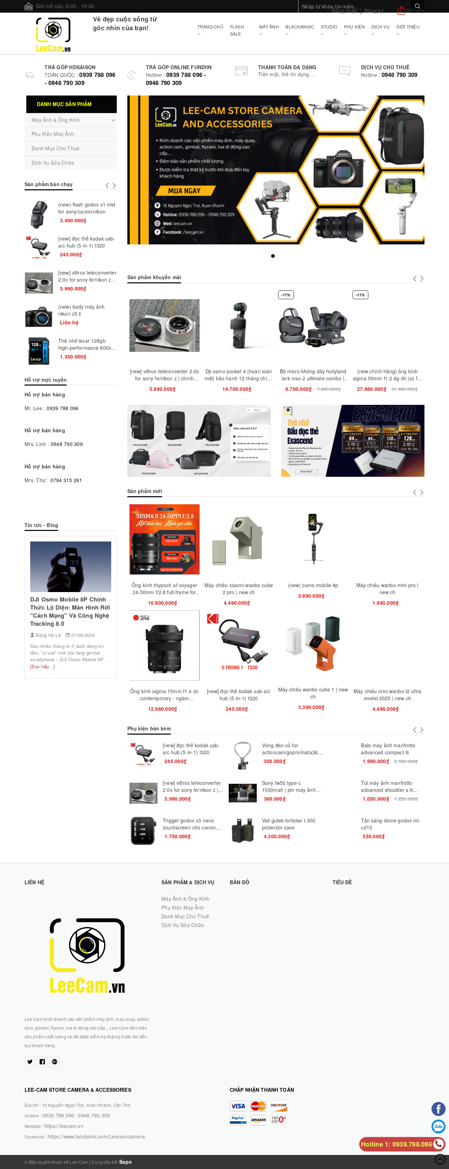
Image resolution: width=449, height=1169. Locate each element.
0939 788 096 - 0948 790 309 (80, 79)
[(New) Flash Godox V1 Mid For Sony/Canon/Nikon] (39, 215)
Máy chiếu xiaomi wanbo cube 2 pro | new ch (239, 589)
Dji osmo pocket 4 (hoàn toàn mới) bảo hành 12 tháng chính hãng (239, 378)
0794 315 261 (66, 480)
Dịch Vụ (380, 26)
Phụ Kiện (354, 26)
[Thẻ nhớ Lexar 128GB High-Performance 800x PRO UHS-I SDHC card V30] (39, 351)
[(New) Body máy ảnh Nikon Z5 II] (39, 317)
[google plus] (54, 1062)
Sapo (125, 1161)
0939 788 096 (63, 408)
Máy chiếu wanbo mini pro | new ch (387, 589)
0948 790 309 (400, 75)
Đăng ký (373, 10)
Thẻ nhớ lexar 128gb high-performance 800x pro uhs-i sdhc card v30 (85, 347)
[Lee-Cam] (53, 33)
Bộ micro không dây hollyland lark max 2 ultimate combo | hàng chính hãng (313, 378)
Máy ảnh (269, 26)
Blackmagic (300, 26)
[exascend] (353, 441)
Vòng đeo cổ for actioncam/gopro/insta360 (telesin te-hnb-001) (291, 752)
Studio (329, 26)
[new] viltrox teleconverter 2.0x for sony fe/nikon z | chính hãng (164, 378)
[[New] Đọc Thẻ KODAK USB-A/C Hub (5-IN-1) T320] (143, 756)
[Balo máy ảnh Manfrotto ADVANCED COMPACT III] (342, 756)
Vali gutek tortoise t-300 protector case (289, 824)
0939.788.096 (58, 1115)
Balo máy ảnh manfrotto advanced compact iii (388, 749)
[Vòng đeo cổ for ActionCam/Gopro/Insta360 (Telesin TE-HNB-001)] (243, 756)
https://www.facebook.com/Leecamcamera (96, 1136)
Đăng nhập (344, 10)
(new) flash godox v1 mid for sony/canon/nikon (86, 208)
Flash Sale (237, 30)
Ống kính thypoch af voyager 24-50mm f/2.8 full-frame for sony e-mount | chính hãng (164, 592)
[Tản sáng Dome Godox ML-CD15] (342, 831)
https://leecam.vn (63, 1125)
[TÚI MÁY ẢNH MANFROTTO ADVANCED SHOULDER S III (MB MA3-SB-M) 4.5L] (342, 793)
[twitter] (30, 1062)
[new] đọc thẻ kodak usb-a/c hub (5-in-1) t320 (239, 695)
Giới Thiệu (408, 26)
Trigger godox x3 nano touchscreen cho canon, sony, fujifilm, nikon (190, 827)
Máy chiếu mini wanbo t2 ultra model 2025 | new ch (387, 695)
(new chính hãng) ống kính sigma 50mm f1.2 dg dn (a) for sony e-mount (387, 378)
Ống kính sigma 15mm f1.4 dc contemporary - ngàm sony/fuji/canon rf (164, 698)
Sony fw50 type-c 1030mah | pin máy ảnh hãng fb (289, 789)
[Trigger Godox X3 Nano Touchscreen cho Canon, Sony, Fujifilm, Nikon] (143, 831)
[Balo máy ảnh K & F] (199, 441)
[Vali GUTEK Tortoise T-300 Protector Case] (243, 831)
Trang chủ (210, 26)
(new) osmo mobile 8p (313, 585)
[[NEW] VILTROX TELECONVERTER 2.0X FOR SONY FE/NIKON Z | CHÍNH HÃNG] (143, 793)
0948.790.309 (94, 1115)
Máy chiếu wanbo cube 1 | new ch (313, 693)
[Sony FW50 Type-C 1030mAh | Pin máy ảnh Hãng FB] (243, 793)
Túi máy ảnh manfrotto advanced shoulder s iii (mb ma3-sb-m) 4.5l (387, 789)
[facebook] (42, 1062)
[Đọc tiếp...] (42, 666)
